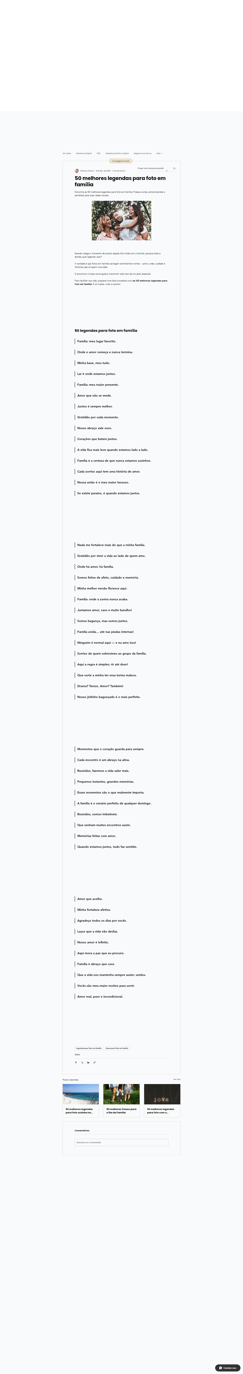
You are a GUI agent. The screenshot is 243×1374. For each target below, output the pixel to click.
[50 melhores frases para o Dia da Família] (121, 1094)
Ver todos (67, 153)
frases (77, 1054)
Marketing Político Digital (117, 153)
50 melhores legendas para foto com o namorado (160, 1111)
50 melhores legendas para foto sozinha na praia (79, 1111)
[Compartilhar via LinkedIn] (88, 1062)
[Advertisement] (76, 17)
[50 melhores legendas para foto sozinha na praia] (81, 1094)
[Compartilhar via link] (94, 1062)
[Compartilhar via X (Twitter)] (82, 1062)
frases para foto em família (117, 1048)
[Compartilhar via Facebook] (76, 1062)
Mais (158, 153)
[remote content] (121, 307)
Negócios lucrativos (142, 153)
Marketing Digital (84, 153)
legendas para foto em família (89, 1048)
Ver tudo (177, 1079)
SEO (99, 153)
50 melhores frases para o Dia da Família (121, 1111)
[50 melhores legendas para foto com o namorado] (162, 1094)
